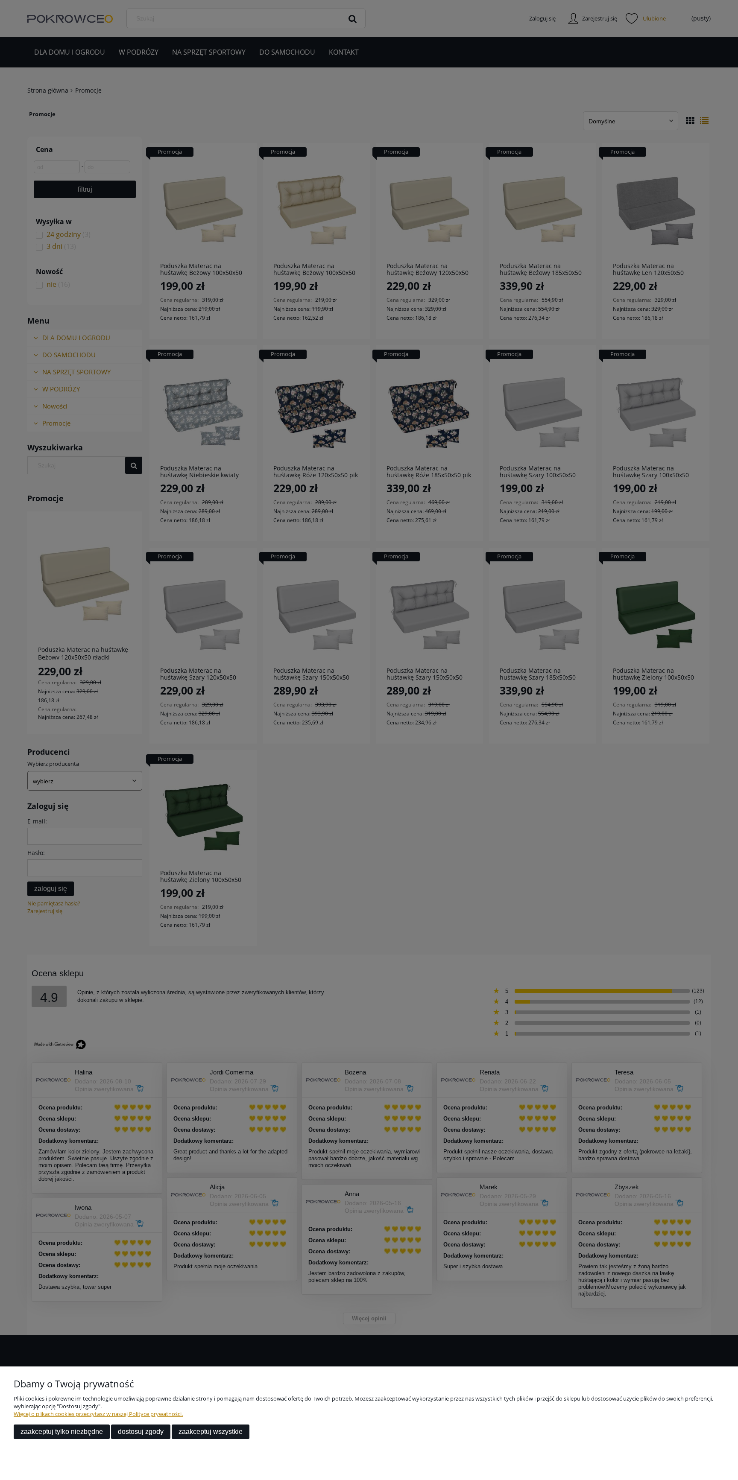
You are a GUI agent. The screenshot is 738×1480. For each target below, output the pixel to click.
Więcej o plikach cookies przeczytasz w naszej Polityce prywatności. (98, 1414)
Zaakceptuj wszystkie (211, 1431)
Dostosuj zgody (141, 1431)
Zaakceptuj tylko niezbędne (61, 1431)
